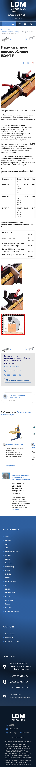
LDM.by (12, 725)
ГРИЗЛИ (8, 608)
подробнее (10, 465)
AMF (7, 548)
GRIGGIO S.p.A (10, 566)
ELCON (7, 559)
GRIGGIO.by (13, 729)
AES (6, 544)
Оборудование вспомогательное (19, 30)
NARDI (7, 596)
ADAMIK (8, 540)
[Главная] (18, 9)
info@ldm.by (15, 694)
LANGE (7, 578)
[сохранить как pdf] (33, 63)
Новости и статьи (12, 641)
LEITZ (7, 585)
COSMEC (8, 555)
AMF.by (26, 732)
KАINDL (8, 574)
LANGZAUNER (10, 581)
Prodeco (8, 604)
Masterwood (10, 593)
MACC (7, 589)
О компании (10, 634)
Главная (3, 30)
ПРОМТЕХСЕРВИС (12, 611)
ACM (7, 537)
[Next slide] (32, 444)
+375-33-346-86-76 (13, 371)
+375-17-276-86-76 (13, 375)
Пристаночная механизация (10, 32)
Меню (21, 24)
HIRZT (7, 570)
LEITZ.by (12, 732)
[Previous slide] (4, 444)
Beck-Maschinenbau (12, 551)
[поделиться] (23, 63)
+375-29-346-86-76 (17, 15)
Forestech (9, 563)
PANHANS (9, 600)
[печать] (28, 63)
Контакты (9, 637)
